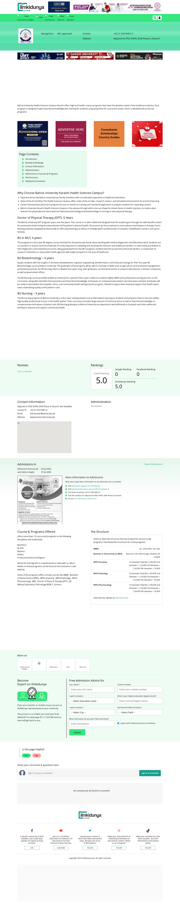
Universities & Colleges (25, 20)
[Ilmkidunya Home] (30, 7)
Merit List (60, 20)
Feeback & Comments (35, 181)
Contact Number (124, 685)
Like (31, 848)
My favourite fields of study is (129, 707)
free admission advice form (85, 498)
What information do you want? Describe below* (89, 719)
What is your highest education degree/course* (136, 696)
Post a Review (24, 371)
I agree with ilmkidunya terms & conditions (137, 723)
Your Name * (74, 685)
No (36, 755)
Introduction (31, 159)
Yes (26, 755)
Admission (70, 20)
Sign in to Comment (150, 773)
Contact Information (34, 166)
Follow (90, 848)
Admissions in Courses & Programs (41, 173)
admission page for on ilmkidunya (86, 486)
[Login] (159, 18)
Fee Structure (50, 20)
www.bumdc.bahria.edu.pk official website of (90, 489)
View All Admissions (153, 464)
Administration (32, 170)
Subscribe (61, 848)
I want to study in (76, 696)
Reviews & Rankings (34, 162)
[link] (59, 7)
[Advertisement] (90, 78)
